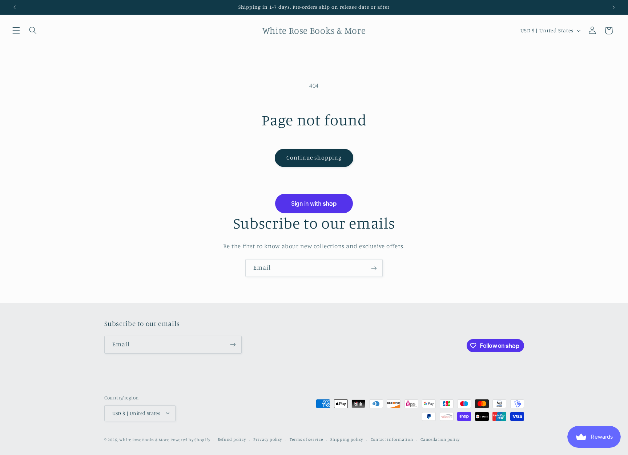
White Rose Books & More (144, 439)
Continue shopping (314, 157)
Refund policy (232, 439)
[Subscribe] (374, 268)
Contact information (392, 439)
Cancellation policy (440, 439)
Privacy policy (267, 439)
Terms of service (306, 439)
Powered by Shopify (190, 439)
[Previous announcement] (15, 7)
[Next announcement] (613, 7)
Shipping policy (346, 439)
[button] (16, 30)
